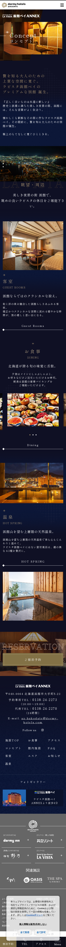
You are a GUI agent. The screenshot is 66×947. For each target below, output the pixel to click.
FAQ (52, 748)
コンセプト (13, 748)
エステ (33, 756)
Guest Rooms (33, 326)
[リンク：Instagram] (42, 730)
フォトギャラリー (33, 782)
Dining (33, 445)
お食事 (33, 740)
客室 (8, 756)
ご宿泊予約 (33, 659)
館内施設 (34, 748)
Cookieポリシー (34, 915)
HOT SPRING (33, 561)
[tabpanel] (33, 409)
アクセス (54, 740)
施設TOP (12, 740)
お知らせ (54, 756)
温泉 (8, 764)
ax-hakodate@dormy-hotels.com (39, 720)
